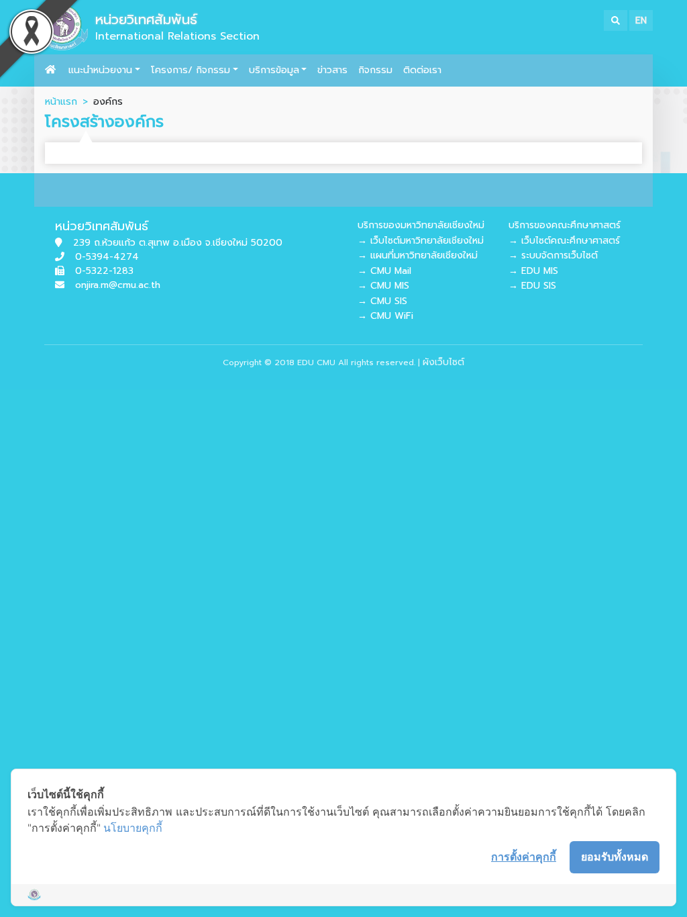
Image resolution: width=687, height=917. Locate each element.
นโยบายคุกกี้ (132, 827)
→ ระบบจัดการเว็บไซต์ (553, 255)
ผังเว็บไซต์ (443, 362)
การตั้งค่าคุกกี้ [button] (523, 856)
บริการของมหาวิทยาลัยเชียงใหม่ (421, 225)
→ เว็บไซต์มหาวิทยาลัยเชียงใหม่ (421, 241)
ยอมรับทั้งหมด (614, 856)
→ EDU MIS (533, 271)
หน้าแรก (61, 101)
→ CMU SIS (382, 301)
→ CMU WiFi (385, 316)
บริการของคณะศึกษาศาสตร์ (565, 225)
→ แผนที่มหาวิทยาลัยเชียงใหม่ (418, 255)
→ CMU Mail (384, 271)
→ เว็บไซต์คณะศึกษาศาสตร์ (564, 241)
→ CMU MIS (383, 286)
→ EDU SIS (532, 286)
